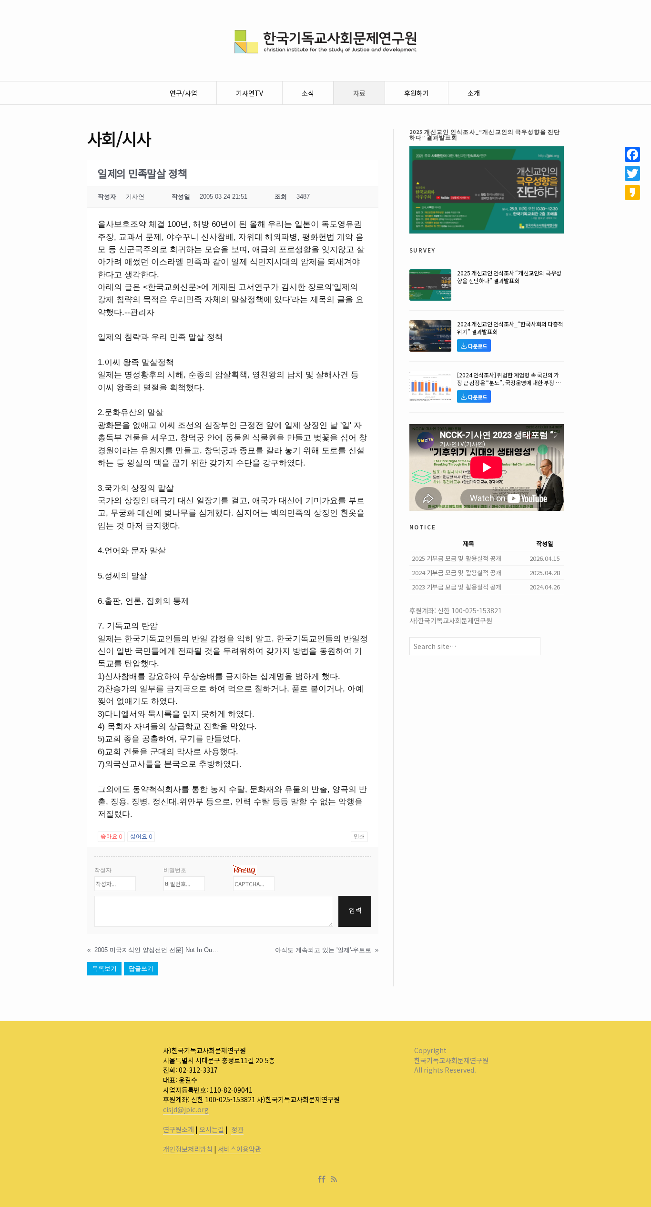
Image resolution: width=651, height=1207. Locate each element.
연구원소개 (178, 1129)
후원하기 (416, 93)
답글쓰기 (141, 968)
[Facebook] (324, 1179)
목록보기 (104, 968)
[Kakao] (632, 192)
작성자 (103, 870)
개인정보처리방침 (188, 1149)
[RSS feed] (334, 1179)
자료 (359, 93)
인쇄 (359, 837)
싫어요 (141, 837)
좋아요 (111, 837)
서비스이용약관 (239, 1149)
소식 (308, 93)
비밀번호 (174, 870)
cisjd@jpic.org (186, 1109)
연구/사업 (183, 93)
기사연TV (249, 93)
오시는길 (211, 1129)
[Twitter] (632, 173)
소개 (474, 93)
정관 (237, 1129)
